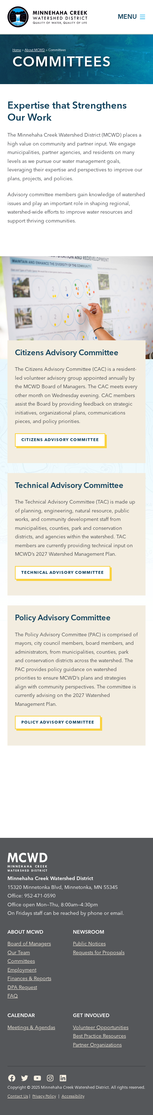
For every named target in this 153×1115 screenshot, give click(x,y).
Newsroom (88, 932)
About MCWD (25, 932)
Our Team (18, 952)
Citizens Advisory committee (60, 439)
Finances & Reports (29, 978)
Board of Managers (29, 943)
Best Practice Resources (99, 1036)
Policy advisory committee (57, 722)
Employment (21, 970)
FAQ (12, 996)
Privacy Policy (44, 1096)
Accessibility (73, 1096)
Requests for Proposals (99, 952)
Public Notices (89, 943)
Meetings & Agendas (31, 1027)
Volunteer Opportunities (100, 1027)
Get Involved (91, 1015)
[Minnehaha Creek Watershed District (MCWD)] (47, 17)
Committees (21, 961)
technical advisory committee (62, 572)
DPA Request (22, 987)
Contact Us (17, 1096)
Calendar (21, 1015)
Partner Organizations (97, 1045)
